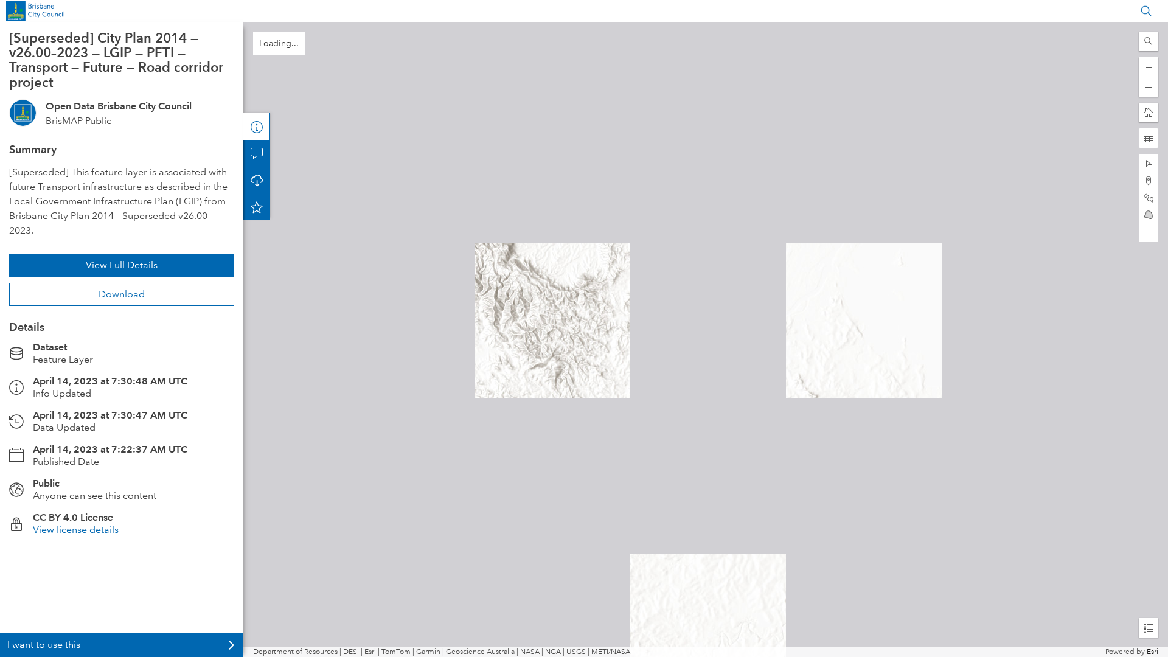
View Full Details (122, 265)
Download (122, 294)
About (256, 126)
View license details (76, 529)
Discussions (256, 153)
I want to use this (43, 644)
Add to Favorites (256, 206)
